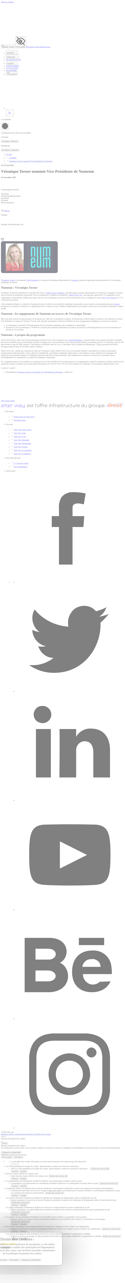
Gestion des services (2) (20, 1202)
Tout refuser (18, 1157)
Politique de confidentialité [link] (11, 1152)
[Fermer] (2, 1141)
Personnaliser (14, 1260)
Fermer (4, 1143)
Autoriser (15, 1164)
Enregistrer (6, 1247)
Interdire (23, 1171)
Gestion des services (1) (111, 1236)
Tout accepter (7, 1157)
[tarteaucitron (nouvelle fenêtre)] (8, 1245)
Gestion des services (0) (100, 1169)
